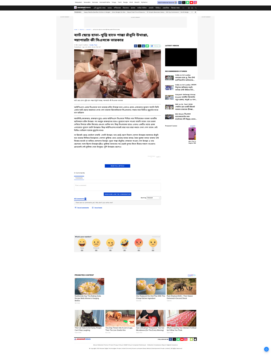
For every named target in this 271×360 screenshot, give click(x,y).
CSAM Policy (127, 345)
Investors (175, 345)
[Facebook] (180, 2)
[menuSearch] (196, 8)
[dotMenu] (183, 8)
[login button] (189, 8)
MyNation (144, 2)
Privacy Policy (118, 345)
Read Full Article (117, 166)
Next (195, 12)
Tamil (120, 2)
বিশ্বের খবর (175, 8)
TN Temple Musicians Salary (155, 12)
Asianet (82, 339)
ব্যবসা (133, 8)
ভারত (110, 8)
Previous (192, 12)
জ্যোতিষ (166, 8)
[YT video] (191, 2)
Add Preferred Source (166, 2)
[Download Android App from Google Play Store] (191, 339)
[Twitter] (183, 2)
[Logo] (83, 8)
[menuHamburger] (192, 8)
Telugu (114, 2)
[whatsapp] (187, 2)
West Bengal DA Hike (118, 12)
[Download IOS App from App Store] (195, 339)
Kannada (95, 2)
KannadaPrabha (105, 2)
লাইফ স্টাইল (142, 8)
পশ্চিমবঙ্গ (117, 8)
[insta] (195, 2)
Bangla (125, 2)
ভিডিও (158, 8)
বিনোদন (126, 8)
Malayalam (78, 2)
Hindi (131, 2)
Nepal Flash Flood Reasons (136, 12)
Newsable (87, 2)
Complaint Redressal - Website (142, 345)
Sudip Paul (93, 45)
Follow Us (157, 46)
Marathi (136, 2)
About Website (98, 345)
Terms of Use (108, 345)
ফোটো (151, 8)
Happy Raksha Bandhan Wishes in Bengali (97, 12)
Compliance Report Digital (162, 345)
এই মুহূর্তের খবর (99, 8)
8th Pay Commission (172, 12)
